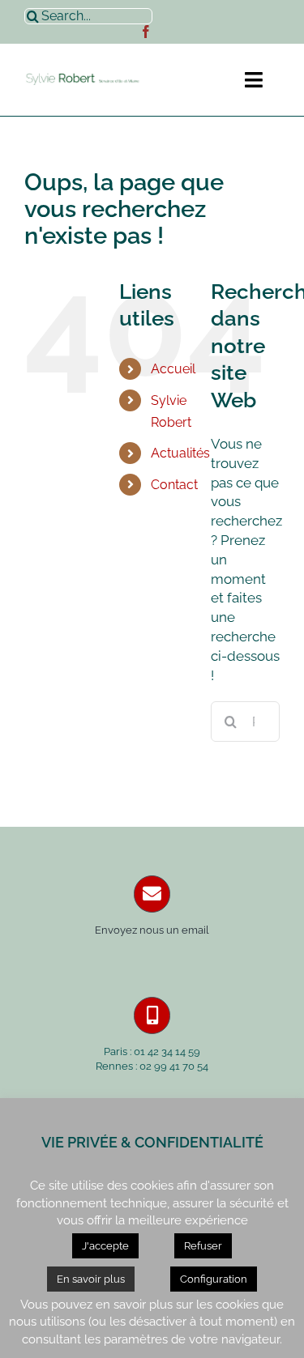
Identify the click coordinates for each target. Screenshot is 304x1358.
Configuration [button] (213, 1279)
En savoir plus (91, 1279)
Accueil (173, 369)
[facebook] (145, 31)
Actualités (180, 453)
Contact (174, 484)
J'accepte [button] (105, 1246)
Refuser (203, 1246)
